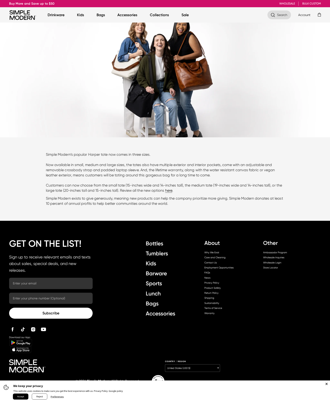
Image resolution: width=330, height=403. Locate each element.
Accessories (127, 15)
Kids (80, 15)
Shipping (209, 297)
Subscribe (50, 313)
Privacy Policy (211, 282)
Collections (159, 15)
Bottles (154, 243)
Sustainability (211, 303)
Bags (101, 15)
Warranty (209, 313)
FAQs (207, 272)
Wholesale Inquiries (273, 257)
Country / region (175, 361)
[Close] (326, 384)
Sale (185, 15)
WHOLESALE (287, 3)
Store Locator (270, 267)
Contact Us (210, 262)
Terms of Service (213, 308)
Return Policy (211, 292)
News (207, 277)
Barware (156, 273)
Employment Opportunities (219, 267)
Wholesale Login (272, 262)
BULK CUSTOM (311, 3)
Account (304, 15)
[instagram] (33, 329)
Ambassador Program (275, 252)
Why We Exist (211, 252)
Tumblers (157, 253)
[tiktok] (22, 329)
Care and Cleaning (215, 257)
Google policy (116, 391)
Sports (154, 283)
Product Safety (212, 288)
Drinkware (56, 15)
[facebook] (12, 329)
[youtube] (43, 329)
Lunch (153, 293)
